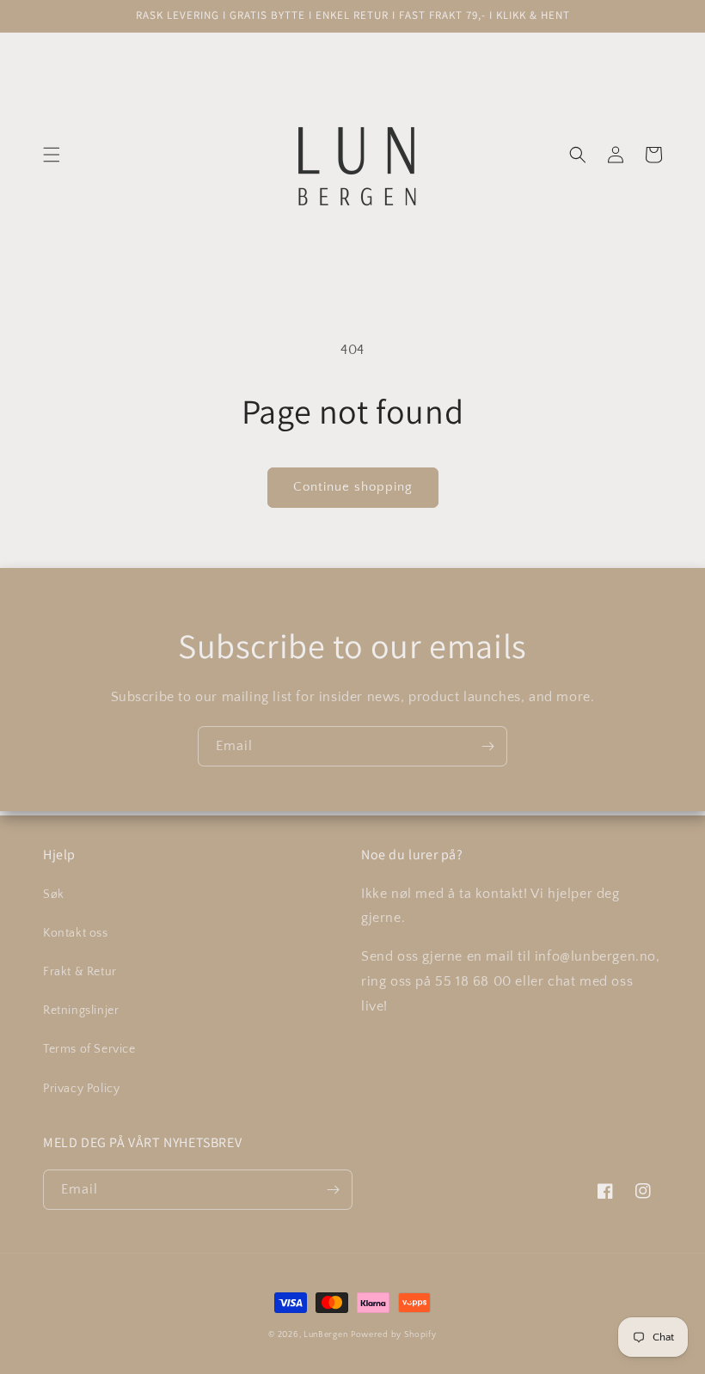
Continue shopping (353, 486)
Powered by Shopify (394, 1335)
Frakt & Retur (80, 972)
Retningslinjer (81, 1010)
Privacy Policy (81, 1089)
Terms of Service (89, 1049)
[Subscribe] (487, 746)
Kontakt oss (75, 933)
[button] (51, 155)
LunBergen (325, 1335)
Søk (53, 894)
